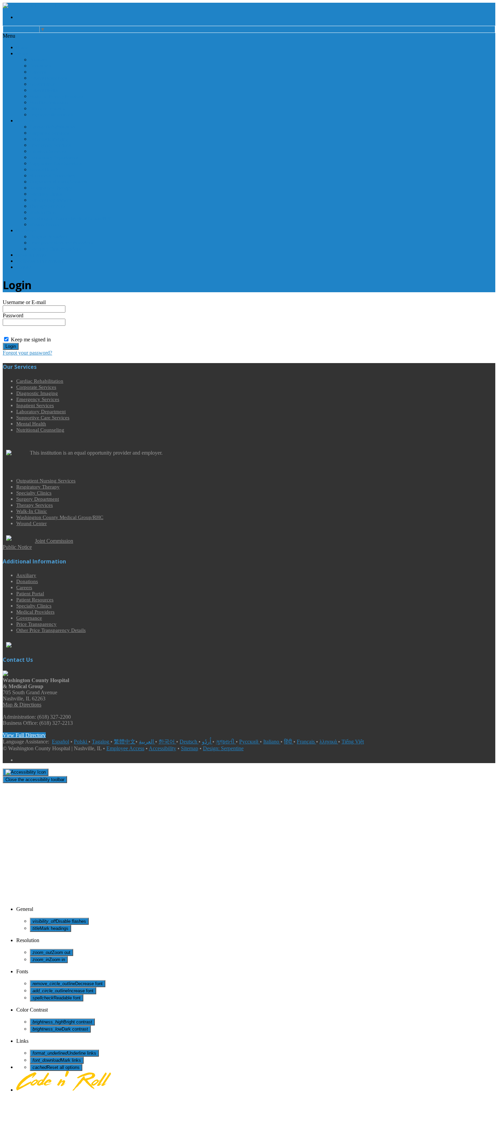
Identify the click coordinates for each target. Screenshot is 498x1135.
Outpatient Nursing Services (58, 182)
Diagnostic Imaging (49, 139)
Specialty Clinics (46, 194)
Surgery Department (51, 200)
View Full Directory (24, 735)
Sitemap (189, 748)
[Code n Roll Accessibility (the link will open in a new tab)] (63, 1090)
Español (60, 741)
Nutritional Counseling (52, 176)
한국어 (167, 741)
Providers (26, 230)
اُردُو (207, 741)
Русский (249, 741)
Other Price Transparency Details (51, 630)
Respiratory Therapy (51, 188)
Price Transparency (36, 624)
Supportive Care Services (56, 163)
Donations (40, 66)
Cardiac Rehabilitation (52, 127)
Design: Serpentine (223, 748)
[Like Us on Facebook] (255, 17)
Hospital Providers (49, 237)
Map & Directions (22, 705)
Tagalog (101, 741)
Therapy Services (48, 206)
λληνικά (328, 741)
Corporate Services (49, 133)
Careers (38, 72)
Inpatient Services (48, 151)
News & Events (31, 255)
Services (25, 121)
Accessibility (162, 748)
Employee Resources (51, 115)
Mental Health (44, 169)
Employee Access (125, 748)
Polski (81, 741)
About (22, 54)
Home (22, 47)
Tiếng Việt (352, 741)
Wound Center (45, 224)
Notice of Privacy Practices (57, 96)
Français (306, 741)
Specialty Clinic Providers (55, 249)
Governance (43, 84)
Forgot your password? (27, 353)
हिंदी (288, 741)
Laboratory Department (54, 157)
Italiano (272, 741)
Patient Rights (44, 90)
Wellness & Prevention (39, 261)
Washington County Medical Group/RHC (70, 218)
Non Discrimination (49, 102)
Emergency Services (50, 145)
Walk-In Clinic (43, 212)
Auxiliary (38, 60)
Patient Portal (30, 593)
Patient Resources (48, 78)
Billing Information (48, 108)
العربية (147, 741)
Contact (24, 267)
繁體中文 (125, 741)
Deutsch (189, 741)
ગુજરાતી (226, 741)
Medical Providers (35, 612)
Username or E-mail (24, 302)
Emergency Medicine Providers (61, 243)
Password (13, 315)
